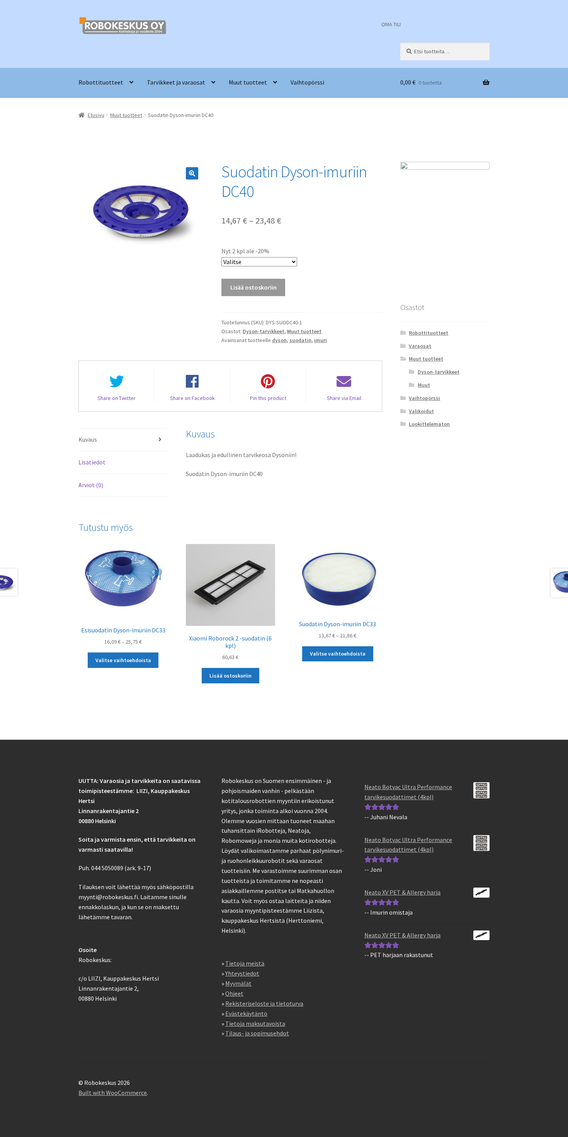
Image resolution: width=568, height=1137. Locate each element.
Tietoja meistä (244, 963)
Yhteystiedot (242, 973)
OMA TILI (391, 24)
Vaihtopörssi (307, 82)
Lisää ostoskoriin (253, 287)
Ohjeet (234, 993)
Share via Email (344, 398)
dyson (279, 340)
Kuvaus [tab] (87, 439)
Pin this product (268, 398)
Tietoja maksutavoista (255, 1023)
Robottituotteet (100, 82)
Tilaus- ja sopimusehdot (257, 1033)
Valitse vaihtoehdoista (123, 660)
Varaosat (420, 345)
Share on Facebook (192, 398)
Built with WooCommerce (112, 1092)
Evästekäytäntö (246, 1013)
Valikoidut (421, 411)
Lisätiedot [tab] (91, 462)
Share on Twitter (116, 398)
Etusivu (96, 115)
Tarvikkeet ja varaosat (176, 82)
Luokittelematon (429, 423)
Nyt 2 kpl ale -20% (245, 251)
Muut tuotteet (248, 82)
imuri (320, 340)
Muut (424, 384)
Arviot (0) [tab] (90, 485)
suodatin (300, 340)
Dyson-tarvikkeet (263, 331)
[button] (192, 173)
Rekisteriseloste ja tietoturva (264, 1003)
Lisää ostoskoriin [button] (230, 675)
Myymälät (238, 983)
